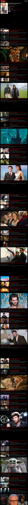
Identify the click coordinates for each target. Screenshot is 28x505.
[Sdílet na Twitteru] (9, 11)
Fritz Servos (26, 9)
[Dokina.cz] (3, 1)
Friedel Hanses (19, 9)
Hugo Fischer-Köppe (15, 9)
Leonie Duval (11, 9)
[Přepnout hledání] (24, 1)
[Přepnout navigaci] (25, 1)
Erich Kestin (23, 9)
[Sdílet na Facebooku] (8, 11)
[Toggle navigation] (26, 1)
